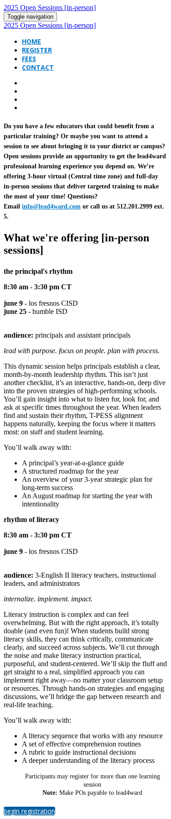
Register (37, 50)
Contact (38, 67)
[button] (29, 811)
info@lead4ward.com (51, 206)
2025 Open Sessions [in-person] (50, 7)
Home (31, 41)
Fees (29, 58)
